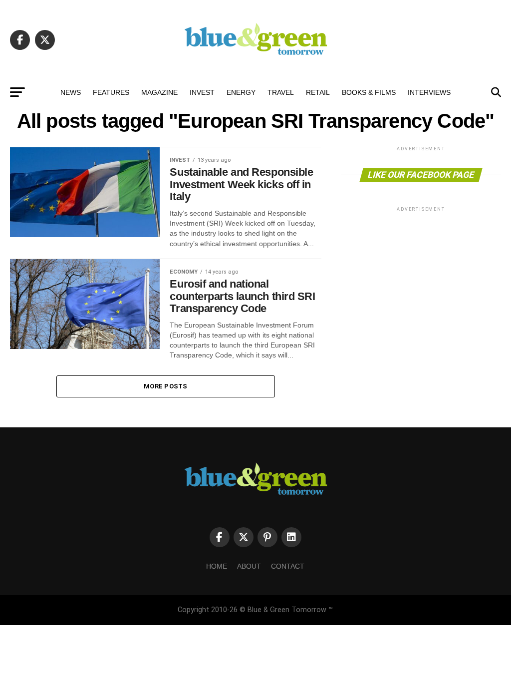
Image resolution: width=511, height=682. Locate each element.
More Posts (166, 386)
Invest (202, 92)
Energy (241, 92)
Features (111, 92)
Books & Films (369, 92)
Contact (287, 566)
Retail (318, 92)
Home (216, 566)
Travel (280, 92)
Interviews (429, 92)
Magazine (159, 92)
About (249, 566)
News (70, 92)
